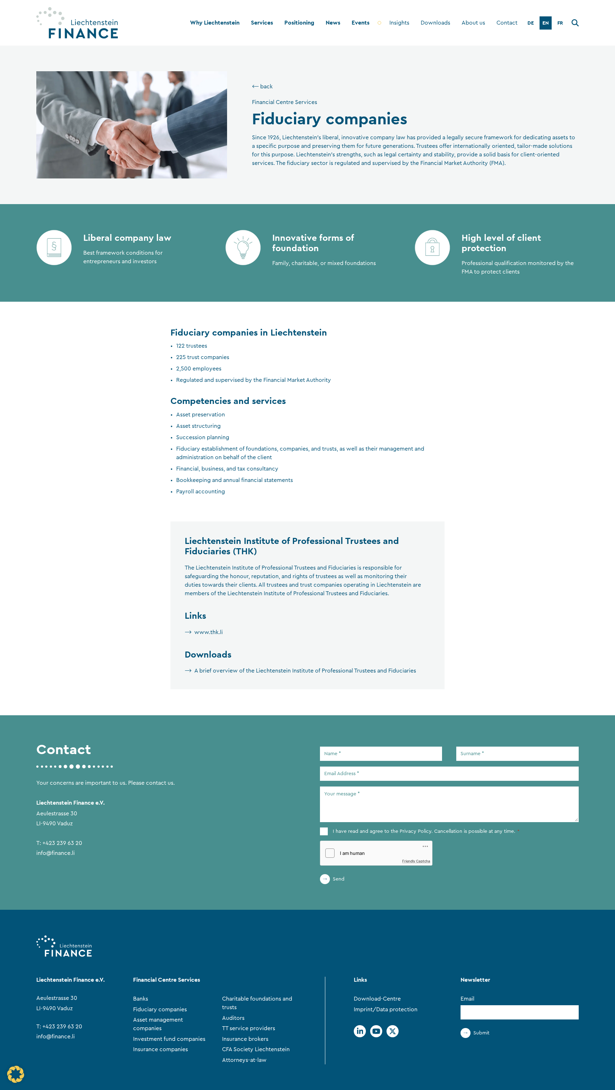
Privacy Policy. (416, 831)
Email (467, 999)
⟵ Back (262, 86)
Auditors (233, 1018)
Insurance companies (160, 1049)
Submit (481, 1033)
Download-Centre (377, 999)
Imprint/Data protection (385, 1009)
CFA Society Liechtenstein (256, 1049)
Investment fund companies (169, 1039)
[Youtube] (376, 1031)
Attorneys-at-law (244, 1060)
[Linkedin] (360, 1031)
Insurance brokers (245, 1039)
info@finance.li (55, 853)
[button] (15, 1074)
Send (339, 879)
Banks (140, 999)
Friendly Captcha (416, 861)
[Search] (575, 24)
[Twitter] (393, 1031)
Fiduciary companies (160, 1009)
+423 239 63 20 (62, 843)
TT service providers (248, 1028)
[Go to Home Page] (76, 23)
